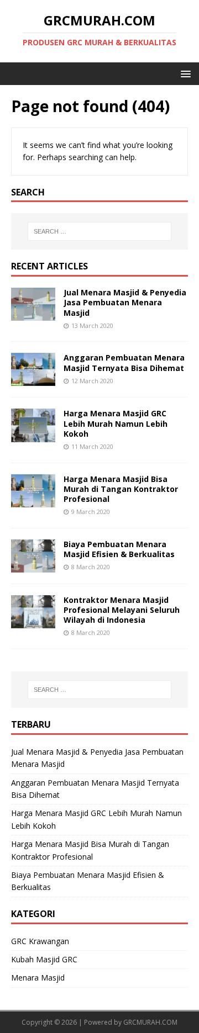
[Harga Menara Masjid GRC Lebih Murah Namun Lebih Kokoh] (33, 435)
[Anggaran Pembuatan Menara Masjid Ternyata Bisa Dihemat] (33, 379)
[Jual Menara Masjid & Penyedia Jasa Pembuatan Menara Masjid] (33, 314)
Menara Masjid (38, 977)
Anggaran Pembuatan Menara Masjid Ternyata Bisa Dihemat (124, 362)
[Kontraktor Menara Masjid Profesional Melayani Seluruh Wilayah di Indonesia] (33, 622)
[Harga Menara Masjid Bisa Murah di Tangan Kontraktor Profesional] (33, 500)
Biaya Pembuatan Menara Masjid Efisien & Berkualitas (119, 549)
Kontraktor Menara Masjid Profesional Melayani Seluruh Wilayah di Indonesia (122, 610)
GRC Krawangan (40, 941)
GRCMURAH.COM (150, 1022)
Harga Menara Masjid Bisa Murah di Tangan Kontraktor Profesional (121, 489)
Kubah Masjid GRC (44, 959)
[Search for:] (99, 231)
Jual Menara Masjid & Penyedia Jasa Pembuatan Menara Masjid (125, 302)
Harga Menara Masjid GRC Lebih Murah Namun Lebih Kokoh (115, 423)
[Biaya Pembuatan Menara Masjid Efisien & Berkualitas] (33, 565)
